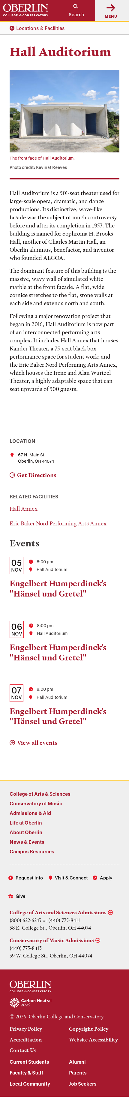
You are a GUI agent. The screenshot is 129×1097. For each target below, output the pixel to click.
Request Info (29, 877)
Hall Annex (24, 508)
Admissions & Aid (30, 813)
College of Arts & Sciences (40, 794)
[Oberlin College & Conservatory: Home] (25, 10)
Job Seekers (83, 1083)
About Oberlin (26, 832)
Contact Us (23, 1050)
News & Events (27, 842)
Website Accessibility (93, 1040)
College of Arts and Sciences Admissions (58, 912)
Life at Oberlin (26, 822)
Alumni (77, 1062)
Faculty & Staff (26, 1072)
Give (21, 896)
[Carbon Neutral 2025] (64, 1003)
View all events (37, 742)
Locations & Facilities (40, 28)
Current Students (29, 1062)
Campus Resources (32, 851)
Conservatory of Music (36, 803)
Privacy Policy (26, 1029)
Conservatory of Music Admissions (52, 940)
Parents (78, 1072)
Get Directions (36, 475)
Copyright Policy (88, 1029)
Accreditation (26, 1040)
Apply (106, 877)
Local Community (30, 1083)
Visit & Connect (71, 877)
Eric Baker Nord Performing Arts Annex (58, 523)
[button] (73, 10)
